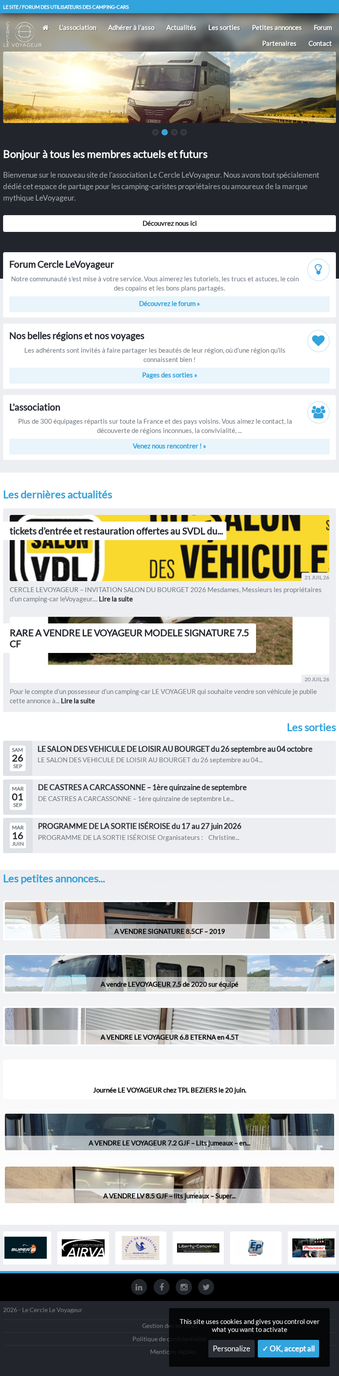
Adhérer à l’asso (131, 27)
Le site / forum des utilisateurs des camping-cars (66, 7)
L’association (77, 27)
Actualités (181, 27)
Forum (323, 27)
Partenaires (279, 43)
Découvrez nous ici (170, 223)
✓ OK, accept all (288, 1348)
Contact (320, 43)
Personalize (231, 1348)
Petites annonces (277, 27)
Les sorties (224, 27)
